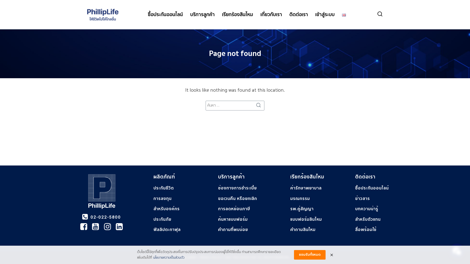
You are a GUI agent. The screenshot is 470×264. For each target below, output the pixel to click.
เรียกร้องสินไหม (237, 15)
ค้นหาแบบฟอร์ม (233, 219)
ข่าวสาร (362, 198)
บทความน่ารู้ (366, 209)
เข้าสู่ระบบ (325, 15)
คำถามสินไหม (303, 229)
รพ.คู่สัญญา (302, 209)
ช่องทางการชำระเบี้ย (237, 188)
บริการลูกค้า (202, 15)
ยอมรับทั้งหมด (310, 254)
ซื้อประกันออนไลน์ (165, 15)
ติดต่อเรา (298, 15)
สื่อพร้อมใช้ (365, 229)
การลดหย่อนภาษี (234, 209)
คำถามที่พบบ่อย (233, 229)
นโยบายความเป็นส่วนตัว (169, 257)
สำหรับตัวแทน (368, 219)
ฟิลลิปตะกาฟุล (167, 229)
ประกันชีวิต (163, 188)
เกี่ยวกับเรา (271, 15)
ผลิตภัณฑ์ (164, 177)
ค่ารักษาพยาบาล (306, 188)
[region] (235, 208)
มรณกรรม (300, 198)
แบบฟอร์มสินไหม (306, 219)
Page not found (235, 53)
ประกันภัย (162, 219)
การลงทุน (162, 198)
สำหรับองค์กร (166, 209)
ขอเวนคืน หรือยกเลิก (237, 198)
